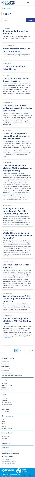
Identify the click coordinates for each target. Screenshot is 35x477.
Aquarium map (5, 366)
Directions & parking (6, 373)
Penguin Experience (6, 404)
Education (4, 438)
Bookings (4, 380)
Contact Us (8, 448)
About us (3, 424)
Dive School (4, 400)
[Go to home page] (8, 3)
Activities (4, 394)
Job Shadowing (5, 411)
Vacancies (3, 426)
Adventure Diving (6, 402)
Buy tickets (4, 383)
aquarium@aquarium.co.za (10, 453)
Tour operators (5, 390)
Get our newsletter (6, 428)
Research (3, 441)
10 (28, 350)
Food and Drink (5, 368)
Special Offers (5, 370)
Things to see (5, 364)
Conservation (5, 436)
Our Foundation (6, 433)
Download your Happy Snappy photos (11, 375)
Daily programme (6, 398)
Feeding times (5, 409)
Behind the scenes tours (7, 407)
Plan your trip (5, 361)
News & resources (7, 416)
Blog (3, 419)
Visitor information (7, 358)
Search (30, 20)
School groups (5, 387)
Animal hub (4, 421)
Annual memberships (7, 385)
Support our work (6, 443)
